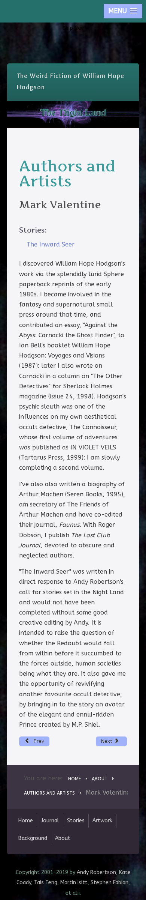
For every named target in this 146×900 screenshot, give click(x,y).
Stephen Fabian (109, 882)
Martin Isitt (74, 882)
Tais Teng (45, 882)
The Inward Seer (50, 244)
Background (32, 838)
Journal (50, 820)
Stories (76, 820)
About (62, 838)
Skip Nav (73, 28)
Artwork (102, 820)
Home (25, 820)
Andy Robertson (96, 872)
